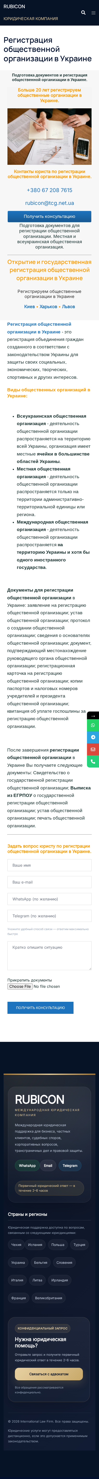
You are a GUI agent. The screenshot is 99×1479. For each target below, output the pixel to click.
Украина (18, 1262)
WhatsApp (27, 1165)
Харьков (48, 306)
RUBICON (14, 6)
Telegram (70, 1165)
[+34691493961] (93, 725)
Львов (68, 306)
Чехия (16, 1245)
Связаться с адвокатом (48, 1374)
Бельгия (40, 1262)
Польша (57, 1245)
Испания (35, 1245)
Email (48, 1165)
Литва (37, 1280)
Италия (17, 1280)
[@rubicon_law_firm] (93, 737)
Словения (64, 1262)
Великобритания (48, 1298)
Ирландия (59, 1280)
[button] (83, 12)
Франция (18, 1298)
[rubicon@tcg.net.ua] (93, 749)
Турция (79, 1245)
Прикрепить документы (29, 980)
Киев (29, 306)
